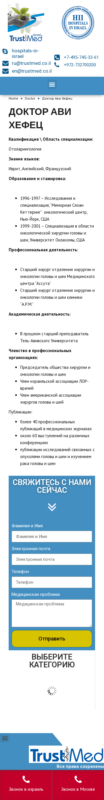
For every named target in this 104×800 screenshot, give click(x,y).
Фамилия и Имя (27, 525)
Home (13, 98)
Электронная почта (31, 548)
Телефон (20, 571)
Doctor (30, 98)
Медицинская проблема (36, 594)
